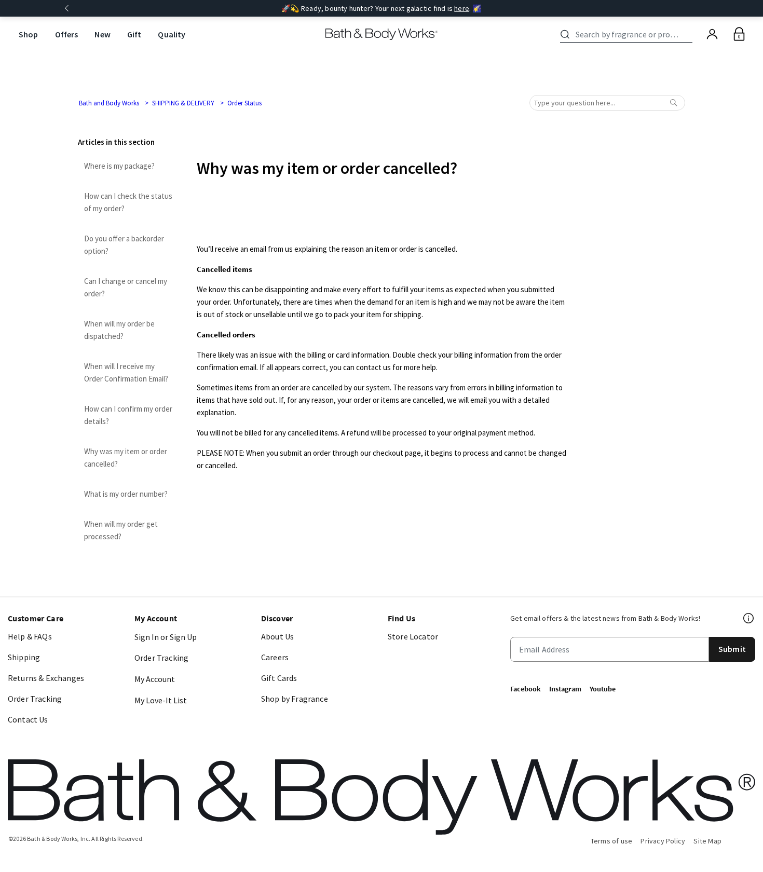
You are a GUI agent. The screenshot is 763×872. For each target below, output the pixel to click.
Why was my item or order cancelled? (125, 457)
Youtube (603, 688)
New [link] (102, 34)
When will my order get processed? (121, 530)
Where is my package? (119, 166)
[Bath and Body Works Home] (381, 34)
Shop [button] (28, 34)
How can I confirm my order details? (128, 415)
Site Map (707, 841)
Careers (275, 657)
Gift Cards (279, 678)
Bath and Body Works (109, 103)
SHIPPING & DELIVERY (183, 103)
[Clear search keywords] (689, 34)
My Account (154, 679)
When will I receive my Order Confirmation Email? (126, 372)
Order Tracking (35, 698)
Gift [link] (134, 34)
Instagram (565, 688)
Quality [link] (171, 34)
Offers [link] (66, 34)
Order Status (244, 103)
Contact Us (28, 719)
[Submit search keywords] (565, 34)
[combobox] (628, 34)
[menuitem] (28, 34)
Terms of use (612, 841)
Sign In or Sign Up (165, 637)
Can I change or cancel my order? (125, 287)
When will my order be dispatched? (119, 330)
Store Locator (413, 636)
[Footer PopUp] (749, 618)
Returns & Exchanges (46, 678)
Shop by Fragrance (294, 698)
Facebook (525, 688)
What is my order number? (126, 494)
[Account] (712, 34)
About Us (277, 636)
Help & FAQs (30, 636)
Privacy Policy (663, 841)
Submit (732, 649)
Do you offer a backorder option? (124, 245)
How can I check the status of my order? (128, 202)
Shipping (24, 657)
